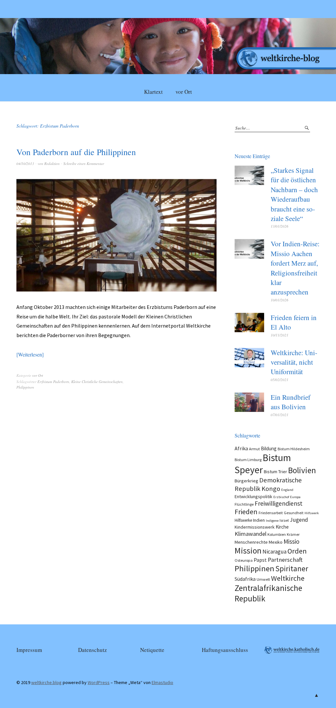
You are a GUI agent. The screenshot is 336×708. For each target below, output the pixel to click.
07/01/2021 (279, 414)
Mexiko (276, 542)
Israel (284, 520)
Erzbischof (281, 497)
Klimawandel (250, 533)
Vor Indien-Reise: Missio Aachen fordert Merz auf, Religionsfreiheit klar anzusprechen (295, 267)
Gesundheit (294, 512)
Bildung (269, 448)
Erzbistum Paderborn (53, 381)
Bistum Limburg (248, 459)
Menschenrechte (251, 542)
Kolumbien (276, 534)
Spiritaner (291, 568)
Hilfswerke (243, 520)
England (287, 490)
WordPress (99, 682)
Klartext (153, 91)
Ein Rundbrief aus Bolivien (290, 402)
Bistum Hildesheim (294, 448)
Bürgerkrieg (246, 481)
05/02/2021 (279, 379)
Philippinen (25, 387)
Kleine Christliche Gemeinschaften (97, 381)
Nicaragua (274, 551)
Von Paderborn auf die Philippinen (76, 151)
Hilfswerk (311, 513)
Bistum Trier (275, 472)
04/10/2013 (25, 163)
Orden (297, 551)
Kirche (282, 527)
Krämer (293, 534)
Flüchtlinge (244, 504)
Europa (295, 497)
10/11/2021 (279, 335)
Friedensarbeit (271, 512)
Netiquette (152, 650)
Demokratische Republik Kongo (268, 484)
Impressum (29, 650)
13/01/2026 (279, 226)
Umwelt (263, 579)
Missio (291, 541)
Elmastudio (162, 682)
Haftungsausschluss (225, 650)
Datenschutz (92, 650)
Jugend (299, 519)
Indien (259, 520)
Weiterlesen (30, 354)
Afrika (241, 448)
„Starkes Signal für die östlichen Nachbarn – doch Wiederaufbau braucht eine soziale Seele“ (294, 194)
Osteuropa (244, 560)
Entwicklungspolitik (253, 496)
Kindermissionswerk (255, 527)
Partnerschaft (285, 559)
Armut (254, 448)
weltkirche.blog (46, 682)
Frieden (246, 511)
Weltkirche (287, 578)
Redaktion (52, 163)
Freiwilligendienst (279, 503)
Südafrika (245, 579)
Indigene (272, 520)
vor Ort (184, 91)
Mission (248, 550)
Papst (260, 559)
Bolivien (302, 470)
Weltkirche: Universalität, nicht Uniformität (294, 362)
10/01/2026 (279, 299)
